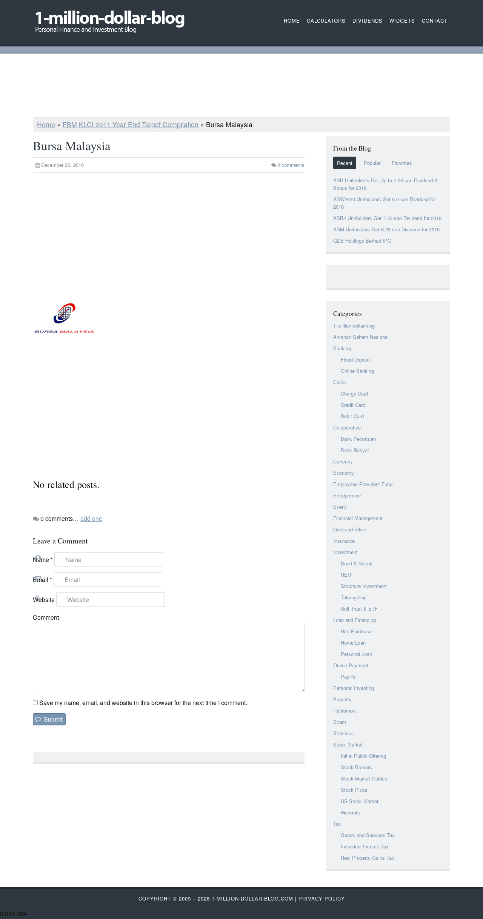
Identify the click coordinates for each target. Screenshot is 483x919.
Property (342, 699)
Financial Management (358, 518)
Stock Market (348, 744)
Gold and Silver (350, 529)
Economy (343, 472)
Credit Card (353, 404)
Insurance (344, 540)
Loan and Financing (354, 619)
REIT (346, 574)
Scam (339, 721)
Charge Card (354, 393)
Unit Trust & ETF (359, 608)
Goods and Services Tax (368, 835)
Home (46, 124)
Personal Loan (356, 653)
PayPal (349, 676)
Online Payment (350, 665)
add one (91, 518)
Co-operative (347, 427)
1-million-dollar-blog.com (252, 898)
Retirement (345, 710)
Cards (339, 382)
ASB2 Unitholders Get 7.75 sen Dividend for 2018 (387, 218)
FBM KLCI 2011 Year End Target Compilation (130, 124)
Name (43, 559)
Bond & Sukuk (356, 563)
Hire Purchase (356, 631)
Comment (46, 617)
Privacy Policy (321, 898)
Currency (343, 461)
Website (44, 599)
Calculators (326, 20)
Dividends (367, 20)
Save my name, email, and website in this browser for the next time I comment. (143, 702)
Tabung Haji (353, 597)
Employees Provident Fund (362, 484)
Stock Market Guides (364, 778)
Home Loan (353, 642)
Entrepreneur (347, 495)
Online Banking (357, 370)
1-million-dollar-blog (354, 325)
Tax (337, 823)
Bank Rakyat (355, 450)
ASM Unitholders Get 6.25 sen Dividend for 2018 (386, 229)
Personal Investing (353, 687)
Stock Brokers (356, 767)
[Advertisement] (241, 86)
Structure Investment (364, 586)
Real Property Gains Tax (367, 857)
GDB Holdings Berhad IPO (362, 240)
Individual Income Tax (365, 846)
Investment (345, 552)
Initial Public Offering (363, 755)
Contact (435, 20)
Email (42, 579)
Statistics (343, 733)
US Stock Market (359, 801)
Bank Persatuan (358, 438)
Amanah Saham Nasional (361, 336)
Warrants (350, 812)
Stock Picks (354, 789)
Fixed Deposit (356, 359)
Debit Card (352, 416)
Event (339, 506)
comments (291, 164)
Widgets (402, 20)
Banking (342, 348)
